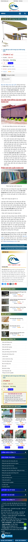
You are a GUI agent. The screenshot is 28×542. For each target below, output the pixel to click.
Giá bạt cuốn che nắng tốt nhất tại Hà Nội (20, 420)
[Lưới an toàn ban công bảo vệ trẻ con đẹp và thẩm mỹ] (5, 334)
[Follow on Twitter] (5, 284)
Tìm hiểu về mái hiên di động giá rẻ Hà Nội (15, 248)
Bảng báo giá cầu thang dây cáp (10, 461)
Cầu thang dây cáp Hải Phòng (16, 318)
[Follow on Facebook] (3, 284)
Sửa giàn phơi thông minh (8, 354)
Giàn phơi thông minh (7, 342)
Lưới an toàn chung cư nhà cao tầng (18, 307)
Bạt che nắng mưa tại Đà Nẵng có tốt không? (13, 245)
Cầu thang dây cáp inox (15, 325)
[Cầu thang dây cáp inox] (5, 326)
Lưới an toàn (5, 356)
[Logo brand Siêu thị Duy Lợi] (14, 7)
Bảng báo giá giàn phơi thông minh (10, 472)
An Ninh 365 (5, 484)
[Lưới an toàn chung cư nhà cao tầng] (5, 309)
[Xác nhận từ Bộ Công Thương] (7, 536)
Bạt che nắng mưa (6, 84)
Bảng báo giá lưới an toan (8, 465)
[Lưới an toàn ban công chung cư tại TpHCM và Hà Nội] (5, 301)
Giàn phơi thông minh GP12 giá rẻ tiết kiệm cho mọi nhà (18, 292)
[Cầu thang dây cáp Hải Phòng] (5, 319)
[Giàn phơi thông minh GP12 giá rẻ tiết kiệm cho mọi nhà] (5, 294)
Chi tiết (4, 75)
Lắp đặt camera (6, 486)
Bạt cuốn (11, 66)
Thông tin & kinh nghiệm (7, 372)
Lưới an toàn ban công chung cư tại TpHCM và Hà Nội (17, 300)
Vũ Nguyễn (5, 71)
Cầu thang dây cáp (6, 370)
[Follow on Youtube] (16, 284)
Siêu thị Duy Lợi (6, 533)
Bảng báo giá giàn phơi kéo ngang (10, 463)
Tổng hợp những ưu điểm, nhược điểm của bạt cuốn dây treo (7, 441)
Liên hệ (20, 1)
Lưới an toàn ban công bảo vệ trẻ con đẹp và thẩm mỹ (17, 333)
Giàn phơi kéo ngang (7, 347)
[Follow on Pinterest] (8, 284)
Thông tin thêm (10, 75)
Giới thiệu (16, 1)
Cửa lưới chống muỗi (7, 361)
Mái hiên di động (6, 368)
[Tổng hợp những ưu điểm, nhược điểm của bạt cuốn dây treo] (7, 434)
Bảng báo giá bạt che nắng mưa (9, 468)
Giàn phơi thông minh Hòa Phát (9, 351)
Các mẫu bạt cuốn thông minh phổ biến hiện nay (20, 441)
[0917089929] (25, 524)
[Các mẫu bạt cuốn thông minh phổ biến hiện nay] (20, 434)
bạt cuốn (14, 84)
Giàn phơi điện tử (6, 349)
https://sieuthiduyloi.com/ (10, 241)
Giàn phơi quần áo (6, 344)
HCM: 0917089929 (20, 540)
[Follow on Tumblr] (10, 284)
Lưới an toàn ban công (7, 358)
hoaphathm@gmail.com (12, 526)
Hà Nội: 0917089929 (6, 540)
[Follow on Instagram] (13, 284)
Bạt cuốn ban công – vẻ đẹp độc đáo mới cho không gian (7, 420)
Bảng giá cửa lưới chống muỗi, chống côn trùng (13, 470)
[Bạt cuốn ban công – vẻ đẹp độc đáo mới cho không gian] (7, 413)
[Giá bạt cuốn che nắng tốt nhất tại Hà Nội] (20, 413)
